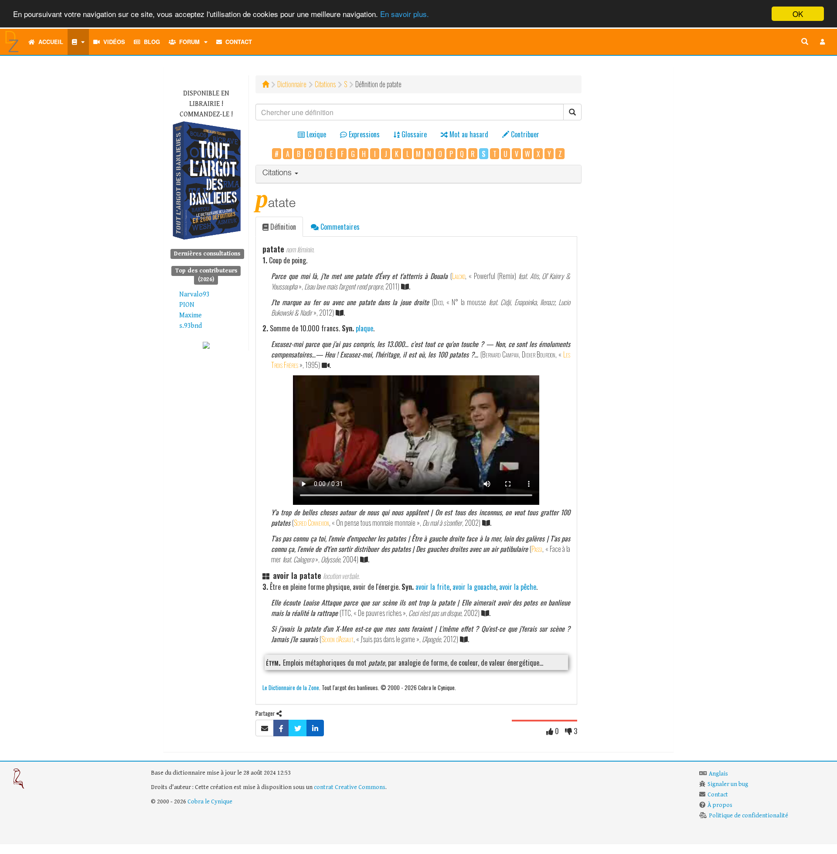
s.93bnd (190, 326)
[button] (822, 42)
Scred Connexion (311, 522)
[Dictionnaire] (78, 42)
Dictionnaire (291, 84)
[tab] (419, 174)
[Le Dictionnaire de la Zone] (206, 345)
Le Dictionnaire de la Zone (290, 687)
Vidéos (112, 41)
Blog (150, 41)
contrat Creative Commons (349, 787)
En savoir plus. (404, 14)
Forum (188, 41)
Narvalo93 (194, 294)
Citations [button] (278, 173)
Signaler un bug (728, 784)
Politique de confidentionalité (748, 815)
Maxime (190, 315)
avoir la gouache (474, 587)
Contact (237, 41)
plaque (364, 328)
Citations (325, 84)
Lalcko (458, 276)
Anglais (718, 773)
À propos (720, 805)
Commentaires (339, 226)
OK (798, 13)
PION (186, 305)
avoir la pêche (517, 587)
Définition (282, 226)
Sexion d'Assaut (337, 639)
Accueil (49, 41)
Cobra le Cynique (209, 801)
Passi (536, 549)
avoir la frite (432, 587)
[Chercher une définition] (804, 42)
